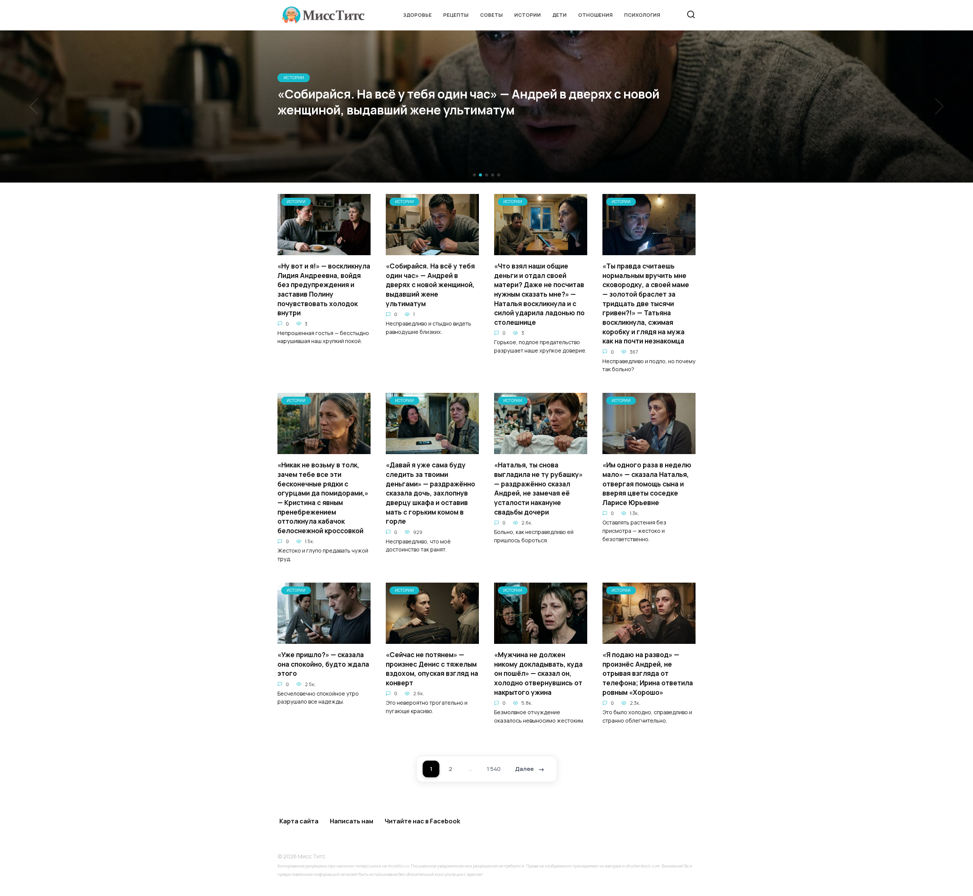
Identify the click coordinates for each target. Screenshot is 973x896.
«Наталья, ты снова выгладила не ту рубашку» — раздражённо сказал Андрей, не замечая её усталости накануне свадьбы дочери (538, 488)
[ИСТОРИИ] (324, 250)
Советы (491, 14)
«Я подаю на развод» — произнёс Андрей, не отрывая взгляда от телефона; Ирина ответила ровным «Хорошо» (647, 673)
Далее (524, 769)
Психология (642, 14)
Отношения (595, 14)
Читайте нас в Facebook (422, 821)
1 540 (494, 769)
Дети (559, 14)
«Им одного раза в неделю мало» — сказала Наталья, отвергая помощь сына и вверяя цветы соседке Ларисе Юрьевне (646, 483)
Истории (527, 14)
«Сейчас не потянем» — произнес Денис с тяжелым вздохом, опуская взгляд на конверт (432, 668)
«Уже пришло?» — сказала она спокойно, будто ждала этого (323, 664)
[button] (474, 174)
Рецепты (456, 14)
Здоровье (417, 14)
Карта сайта (299, 821)
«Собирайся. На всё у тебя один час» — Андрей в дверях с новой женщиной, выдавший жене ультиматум (430, 284)
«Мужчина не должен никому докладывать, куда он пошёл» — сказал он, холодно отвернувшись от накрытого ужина (538, 673)
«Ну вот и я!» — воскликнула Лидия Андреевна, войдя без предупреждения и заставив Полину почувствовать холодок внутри (323, 289)
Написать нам (351, 821)
